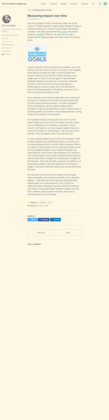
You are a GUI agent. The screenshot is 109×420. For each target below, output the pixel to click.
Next (68, 232)
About (43, 4)
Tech (49, 202)
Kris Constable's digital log (14, 4)
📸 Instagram (6, 54)
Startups (42, 202)
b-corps (63, 31)
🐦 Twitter (5, 38)
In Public (74, 4)
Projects (53, 4)
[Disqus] (54, 270)
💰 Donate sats (7, 48)
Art (93, 4)
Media (63, 4)
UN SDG (40, 34)
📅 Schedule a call (8, 45)
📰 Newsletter (6, 51)
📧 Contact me (7, 41)
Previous (41, 232)
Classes (84, 4)
